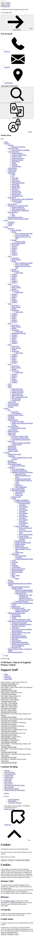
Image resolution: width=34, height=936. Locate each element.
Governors (18, 202)
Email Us (7, 67)
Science (14, 560)
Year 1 (10, 256)
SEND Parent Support (18, 608)
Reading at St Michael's (22, 500)
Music (13, 573)
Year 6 (10, 364)
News (6, 220)
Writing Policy (19, 552)
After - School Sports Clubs (19, 397)
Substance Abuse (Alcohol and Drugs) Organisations (20, 644)
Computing (15, 565)
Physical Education (17, 572)
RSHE (17, 578)
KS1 (13, 176)
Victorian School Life (18, 207)
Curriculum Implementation (19, 470)
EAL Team (15, 189)
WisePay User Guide (18, 421)
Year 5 (10, 344)
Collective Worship (17, 153)
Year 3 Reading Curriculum (23, 514)
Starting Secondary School (15, 415)
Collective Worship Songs (19, 155)
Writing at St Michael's (21, 547)
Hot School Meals (13, 426)
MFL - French (16, 575)
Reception (11, 228)
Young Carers (12, 402)
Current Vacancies (17, 201)
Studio (13, 215)
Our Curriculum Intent (18, 469)
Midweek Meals (12, 449)
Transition (11, 407)
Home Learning (16, 259)
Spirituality (15, 165)
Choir (9, 384)
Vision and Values (13, 148)
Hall (13, 214)
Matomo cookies (10, 901)
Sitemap (6, 793)
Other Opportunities (21, 487)
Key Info (7, 452)
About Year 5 (15, 346)
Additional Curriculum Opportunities (22, 472)
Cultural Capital (16, 497)
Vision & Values (16, 166)
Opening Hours (12, 169)
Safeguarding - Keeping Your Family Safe (20, 621)
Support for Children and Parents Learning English (21, 443)
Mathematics (15, 554)
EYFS (13, 174)
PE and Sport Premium (14, 464)
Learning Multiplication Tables (24, 559)
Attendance (11, 416)
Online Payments (13, 420)
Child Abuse (15, 627)
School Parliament (13, 405)
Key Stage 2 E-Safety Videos (20, 438)
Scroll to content (5, 5)
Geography (15, 562)
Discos (10, 385)
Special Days (19, 485)
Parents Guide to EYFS (18, 243)
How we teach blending (22, 235)
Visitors (17, 483)
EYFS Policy (15, 245)
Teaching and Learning (14, 454)
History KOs (19, 493)
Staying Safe (15, 271)
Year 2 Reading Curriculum (23, 510)
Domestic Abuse (16, 634)
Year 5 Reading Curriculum (23, 520)
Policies (10, 580)
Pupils (6, 227)
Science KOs (19, 495)
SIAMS (14, 163)
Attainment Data (16, 616)
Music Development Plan (15, 652)
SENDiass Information (21, 601)
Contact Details (12, 168)
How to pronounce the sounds (23, 233)
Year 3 (10, 304)
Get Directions (8, 83)
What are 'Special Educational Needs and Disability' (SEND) (24, 590)
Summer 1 (14, 253)
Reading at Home (20, 241)
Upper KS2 (15, 179)
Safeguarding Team (17, 196)
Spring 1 (14, 250)
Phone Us (7, 51)
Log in (6, 655)
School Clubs (12, 433)
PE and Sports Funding (18, 466)
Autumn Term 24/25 (17, 390)
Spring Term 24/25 (17, 389)
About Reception (16, 230)
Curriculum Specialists (18, 183)
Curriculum (11, 467)
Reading (14, 240)
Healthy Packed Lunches (19, 428)
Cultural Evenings (13, 451)
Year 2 (10, 284)
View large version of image (8, 685)
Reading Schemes (20, 541)
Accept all (10, 860)
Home (6, 142)
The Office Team (16, 192)
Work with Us (12, 197)
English (14, 498)
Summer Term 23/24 (17, 392)
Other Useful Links (20, 593)
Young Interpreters (13, 403)
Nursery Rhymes (24, 536)
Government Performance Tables (21, 619)
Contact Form (12, 171)
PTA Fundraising (16, 413)
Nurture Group (16, 606)
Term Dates (11, 418)
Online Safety (19, 273)
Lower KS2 (15, 178)
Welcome (10, 145)
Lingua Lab (11, 441)
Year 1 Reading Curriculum (23, 507)
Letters (10, 225)
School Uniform (12, 430)
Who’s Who (11, 173)
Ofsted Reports (16, 614)
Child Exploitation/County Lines (21, 632)
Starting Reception (13, 431)
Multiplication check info (19, 333)
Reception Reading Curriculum (24, 504)
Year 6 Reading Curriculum (23, 523)
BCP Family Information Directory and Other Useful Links (22, 625)
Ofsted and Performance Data (16, 613)
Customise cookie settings (22, 860)
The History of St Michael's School (18, 205)
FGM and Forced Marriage (19, 637)
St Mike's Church (17, 156)
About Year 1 (15, 258)
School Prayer (16, 161)
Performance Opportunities (23, 479)
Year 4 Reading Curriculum (23, 517)
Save (16, 934)
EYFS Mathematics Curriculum (20, 556)
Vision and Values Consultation (21, 150)
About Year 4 (15, 325)
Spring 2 (14, 251)
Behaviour (11, 461)
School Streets (12, 448)
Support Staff (15, 184)
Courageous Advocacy (18, 158)
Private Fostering (16, 641)
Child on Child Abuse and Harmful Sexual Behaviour (22, 630)
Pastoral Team (16, 186)
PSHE (13, 577)
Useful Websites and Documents (21, 439)
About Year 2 (15, 286)
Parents (6, 408)
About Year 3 (15, 305)
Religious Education (17, 160)
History (14, 564)
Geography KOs (20, 492)
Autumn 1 (14, 246)
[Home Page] (5, 6)
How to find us (12, 204)
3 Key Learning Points (18, 488)
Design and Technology (18, 569)
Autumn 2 (14, 248)
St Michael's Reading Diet (22, 501)
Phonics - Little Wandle (22, 526)
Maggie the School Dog (18, 147)
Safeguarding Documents (19, 636)
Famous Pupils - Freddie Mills (20, 210)
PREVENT (15, 639)
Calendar (10, 223)
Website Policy (12, 801)
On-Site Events (16, 400)
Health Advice (12, 446)
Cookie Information (13, 799)
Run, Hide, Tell (16, 647)
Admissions (11, 456)
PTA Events (15, 412)
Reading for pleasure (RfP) (23, 542)
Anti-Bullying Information (19, 623)
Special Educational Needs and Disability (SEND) (20, 587)
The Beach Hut (16, 191)
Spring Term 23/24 (17, 394)
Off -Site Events (16, 398)
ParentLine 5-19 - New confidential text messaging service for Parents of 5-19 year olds (26, 597)
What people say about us (15, 217)
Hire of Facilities (12, 212)
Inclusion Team (16, 194)
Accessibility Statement (14, 803)
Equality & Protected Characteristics (18, 219)
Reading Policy (19, 546)
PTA (9, 410)
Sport (9, 387)
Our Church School (13, 151)
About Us (7, 143)
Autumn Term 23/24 (17, 395)
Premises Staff (16, 187)
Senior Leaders (16, 181)
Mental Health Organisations (20, 642)
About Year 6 (15, 366)
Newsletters (11, 222)
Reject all (3, 860)
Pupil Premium (12, 462)
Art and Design (16, 567)
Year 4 (10, 323)
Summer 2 (14, 255)
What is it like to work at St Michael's (22, 199)
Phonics (14, 232)
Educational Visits (20, 474)
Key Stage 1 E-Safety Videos (20, 436)
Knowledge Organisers (18, 490)
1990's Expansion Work (18, 209)
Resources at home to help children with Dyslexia (22, 610)
